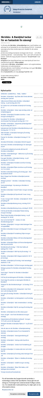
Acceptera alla (34, 394)
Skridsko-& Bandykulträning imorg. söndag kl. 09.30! (16, 208)
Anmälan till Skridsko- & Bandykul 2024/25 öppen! (16, 142)
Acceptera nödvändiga (17, 394)
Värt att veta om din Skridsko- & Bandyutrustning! (15, 328)
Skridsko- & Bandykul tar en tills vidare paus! (14, 312)
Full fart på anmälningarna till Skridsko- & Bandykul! (16, 277)
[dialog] (21, 386)
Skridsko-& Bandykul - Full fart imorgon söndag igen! (17, 265)
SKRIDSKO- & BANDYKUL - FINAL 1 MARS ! (14, 94)
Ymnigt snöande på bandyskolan (11, 372)
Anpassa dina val (7, 390)
